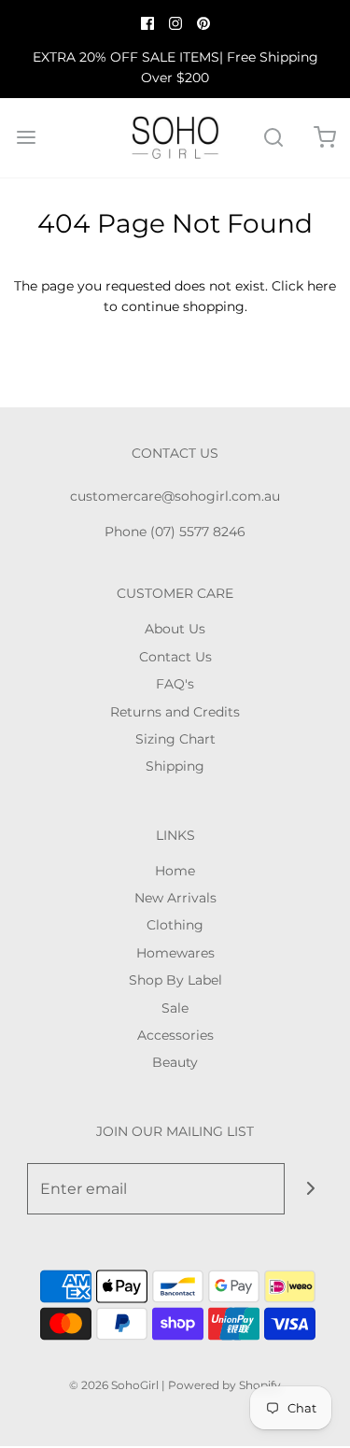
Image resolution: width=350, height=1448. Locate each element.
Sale (175, 1008)
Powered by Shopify (224, 1385)
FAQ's (175, 683)
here (321, 285)
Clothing (175, 924)
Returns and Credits (175, 711)
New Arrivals (175, 897)
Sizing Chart (175, 739)
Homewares (175, 952)
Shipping (175, 766)
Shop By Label (175, 980)
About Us (175, 628)
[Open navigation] (25, 137)
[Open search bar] (273, 137)
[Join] (310, 1188)
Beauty (175, 1062)
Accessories (175, 1035)
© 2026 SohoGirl (114, 1385)
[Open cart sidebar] (324, 137)
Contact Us (175, 656)
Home (175, 870)
